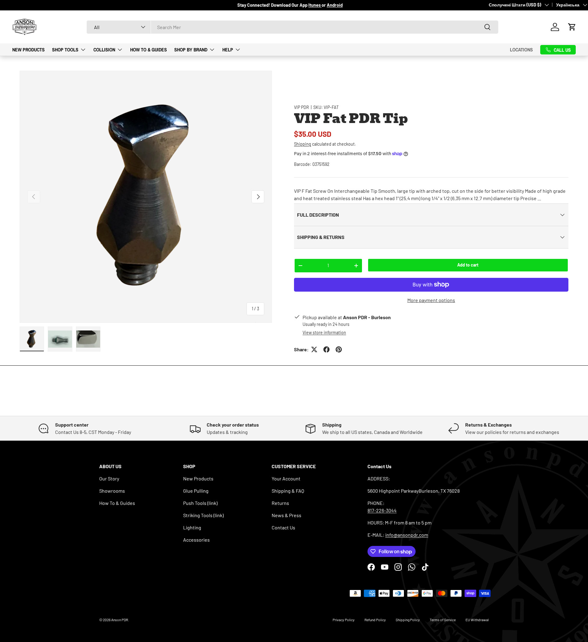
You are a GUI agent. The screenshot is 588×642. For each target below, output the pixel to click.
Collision (104, 49)
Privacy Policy (344, 620)
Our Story (109, 478)
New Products (28, 49)
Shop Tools (65, 49)
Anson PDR (119, 620)
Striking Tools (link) (203, 515)
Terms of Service (443, 620)
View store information (324, 332)
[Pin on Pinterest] (339, 349)
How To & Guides (148, 49)
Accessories (196, 540)
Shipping (302, 144)
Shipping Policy (408, 620)
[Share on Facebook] (326, 349)
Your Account (286, 478)
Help (227, 49)
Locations (521, 49)
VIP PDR (301, 107)
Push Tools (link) (200, 503)
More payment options (431, 300)
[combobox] (292, 27)
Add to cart (467, 264)
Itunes (315, 5)
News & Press (286, 515)
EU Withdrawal (477, 620)
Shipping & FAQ (288, 491)
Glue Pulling (196, 491)
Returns (280, 503)
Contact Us (283, 527)
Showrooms (112, 491)
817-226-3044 (382, 510)
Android (335, 5)
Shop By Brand (190, 49)
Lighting (192, 527)
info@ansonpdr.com (406, 535)
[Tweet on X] (314, 349)
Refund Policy (375, 620)
